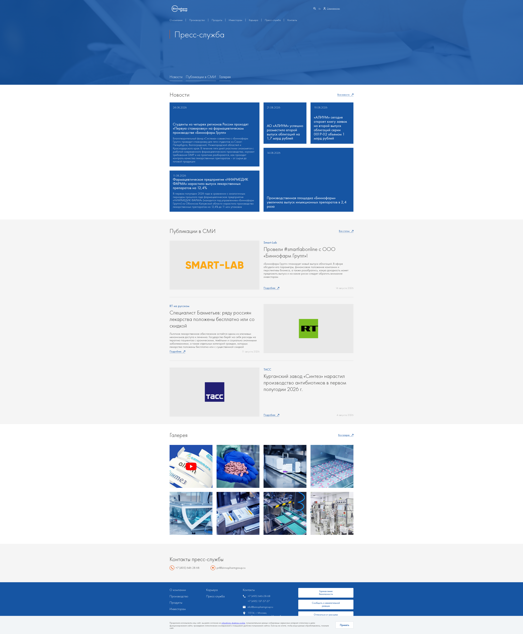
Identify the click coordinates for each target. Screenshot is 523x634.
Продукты (217, 20)
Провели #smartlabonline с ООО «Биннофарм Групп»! (299, 252)
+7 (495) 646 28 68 (187, 568)
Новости (176, 77)
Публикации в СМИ (201, 77)
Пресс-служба (273, 20)
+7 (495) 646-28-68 (259, 596)
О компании (176, 20)
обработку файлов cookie (233, 622)
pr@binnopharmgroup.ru (231, 568)
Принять (344, 625)
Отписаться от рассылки (326, 614)
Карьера (253, 20)
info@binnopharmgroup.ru (260, 607)
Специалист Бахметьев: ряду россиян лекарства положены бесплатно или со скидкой (212, 319)
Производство (197, 20)
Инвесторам (235, 20)
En (320, 8)
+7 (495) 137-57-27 (259, 601)
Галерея (225, 77)
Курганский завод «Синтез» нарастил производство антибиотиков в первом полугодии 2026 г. (305, 382)
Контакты (292, 20)
